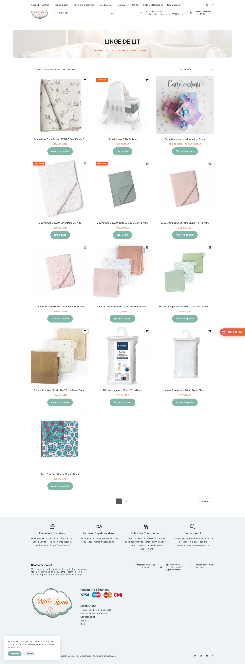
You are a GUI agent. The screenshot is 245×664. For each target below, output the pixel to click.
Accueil (35, 5)
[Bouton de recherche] (112, 13)
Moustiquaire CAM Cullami (122, 139)
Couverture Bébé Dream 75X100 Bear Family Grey (61, 139)
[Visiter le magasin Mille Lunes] (172, 589)
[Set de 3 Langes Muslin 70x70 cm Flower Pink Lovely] (122, 272)
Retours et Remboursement (94, 613)
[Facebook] (195, 655)
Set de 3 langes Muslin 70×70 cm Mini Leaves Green (187, 306)
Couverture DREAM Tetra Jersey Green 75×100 (122, 222)
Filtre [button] (38, 69)
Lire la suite (122, 151)
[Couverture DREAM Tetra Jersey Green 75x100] (122, 188)
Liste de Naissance (153, 5)
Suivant (205, 501)
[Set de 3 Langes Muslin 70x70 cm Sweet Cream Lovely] (60, 356)
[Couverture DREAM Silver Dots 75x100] (60, 188)
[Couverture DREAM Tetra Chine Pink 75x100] (185, 188)
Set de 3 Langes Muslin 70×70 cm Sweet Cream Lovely (63, 390)
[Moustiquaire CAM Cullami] (122, 105)
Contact (136, 5)
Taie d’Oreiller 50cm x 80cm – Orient (60, 474)
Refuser (29, 654)
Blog (82, 624)
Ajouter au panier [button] (60, 151)
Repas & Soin (61, 5)
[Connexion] (207, 5)
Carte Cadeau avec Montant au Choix (185, 139)
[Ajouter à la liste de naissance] (85, 80)
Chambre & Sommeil (84, 5)
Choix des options (185, 151)
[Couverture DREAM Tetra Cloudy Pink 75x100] (60, 272)
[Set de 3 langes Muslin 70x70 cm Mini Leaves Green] (185, 272)
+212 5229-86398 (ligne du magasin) (174, 568)
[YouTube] (207, 655)
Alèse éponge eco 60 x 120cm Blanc (122, 390)
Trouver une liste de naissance (95, 610)
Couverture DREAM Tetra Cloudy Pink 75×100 (60, 306)
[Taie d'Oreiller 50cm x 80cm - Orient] (60, 440)
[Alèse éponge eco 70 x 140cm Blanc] (185, 356)
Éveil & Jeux (106, 5)
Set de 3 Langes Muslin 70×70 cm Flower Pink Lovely (125, 306)
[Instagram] (201, 655)
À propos (84, 620)
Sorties (45, 5)
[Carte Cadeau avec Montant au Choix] (185, 105)
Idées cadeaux (173, 5)
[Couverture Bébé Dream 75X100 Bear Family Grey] (60, 105)
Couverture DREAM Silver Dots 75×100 (60, 222)
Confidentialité (87, 617)
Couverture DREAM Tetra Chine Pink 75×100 (184, 222)
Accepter (15, 654)
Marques (122, 5)
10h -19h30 (200, 14)
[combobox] (81, 13)
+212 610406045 (144, 567)
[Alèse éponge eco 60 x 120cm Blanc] (122, 356)
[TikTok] (213, 655)
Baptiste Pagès (84, 656)
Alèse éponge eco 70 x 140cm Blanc (185, 390)
